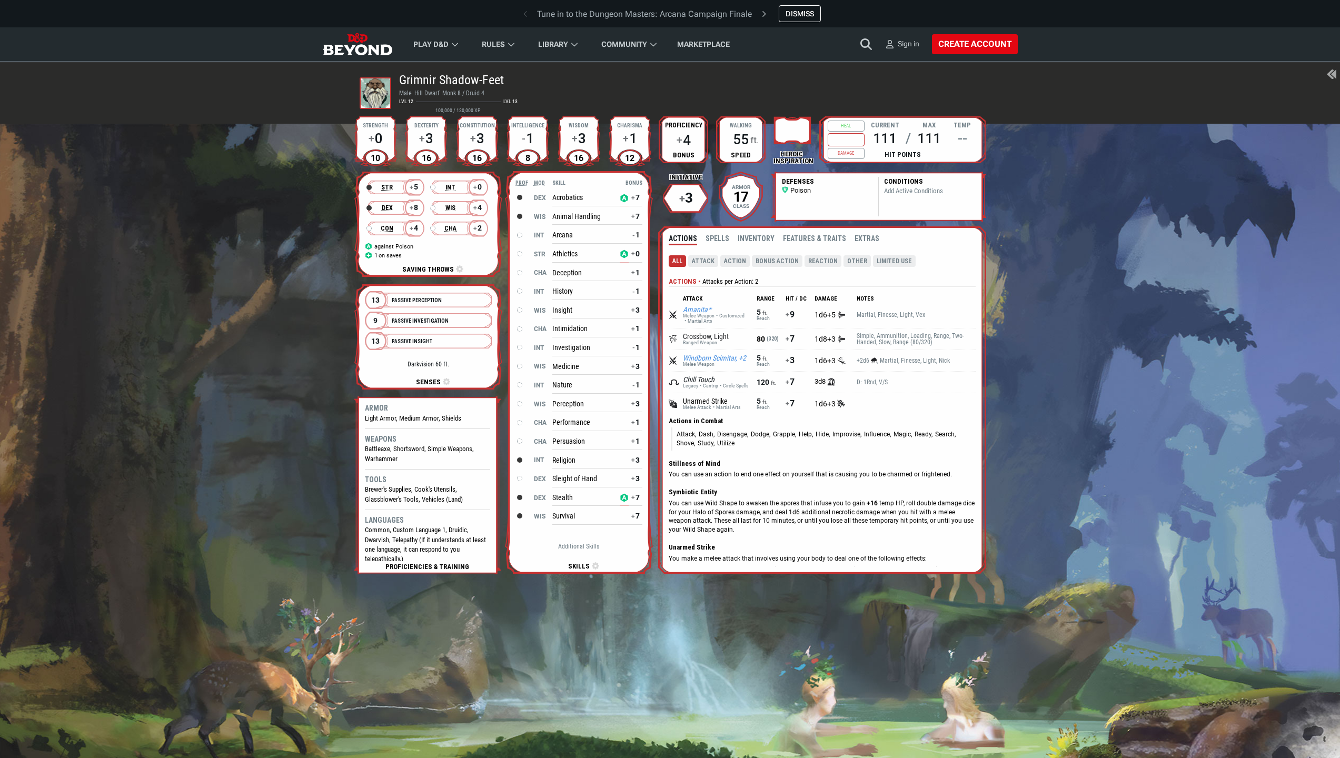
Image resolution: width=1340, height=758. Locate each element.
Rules (493, 44)
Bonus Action (777, 261)
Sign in (908, 43)
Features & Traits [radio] (814, 238)
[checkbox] (792, 130)
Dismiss (800, 13)
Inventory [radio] (756, 238)
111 (885, 138)
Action (735, 261)
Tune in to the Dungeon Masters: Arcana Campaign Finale (644, 14)
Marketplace (703, 44)
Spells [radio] (717, 238)
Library (553, 44)
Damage (846, 153)
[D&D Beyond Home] (357, 44)
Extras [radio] (867, 238)
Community (624, 44)
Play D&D (431, 44)
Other (857, 261)
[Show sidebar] (1331, 75)
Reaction (823, 261)
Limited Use (894, 261)
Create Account (974, 44)
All (677, 261)
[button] (427, 567)
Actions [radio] (683, 238)
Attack (703, 261)
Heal (846, 125)
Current (885, 124)
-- (962, 138)
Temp (962, 124)
